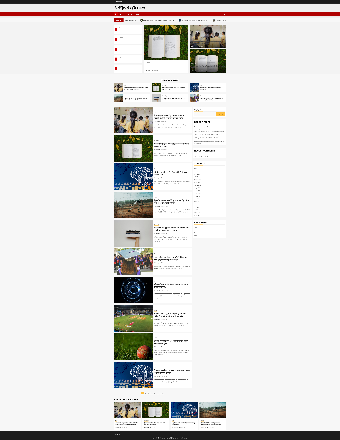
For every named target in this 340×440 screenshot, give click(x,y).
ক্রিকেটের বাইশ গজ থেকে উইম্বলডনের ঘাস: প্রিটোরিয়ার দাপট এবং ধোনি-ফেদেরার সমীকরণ (203, 20)
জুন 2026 (196, 168)
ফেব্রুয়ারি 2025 (197, 212)
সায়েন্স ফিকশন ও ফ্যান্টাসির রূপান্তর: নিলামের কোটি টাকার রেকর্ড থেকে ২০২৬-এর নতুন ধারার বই (129, 70)
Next (162, 393)
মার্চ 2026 (196, 177)
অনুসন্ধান (197, 109)
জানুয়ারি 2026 (197, 182)
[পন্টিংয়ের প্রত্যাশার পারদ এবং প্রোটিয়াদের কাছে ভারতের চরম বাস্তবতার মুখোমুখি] (133, 346)
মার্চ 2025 (196, 210)
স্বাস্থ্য (120, 14)
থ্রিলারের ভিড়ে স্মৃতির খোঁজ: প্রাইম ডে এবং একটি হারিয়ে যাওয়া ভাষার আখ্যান (127, 20)
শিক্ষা (125, 14)
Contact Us (117, 434)
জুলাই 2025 (197, 199)
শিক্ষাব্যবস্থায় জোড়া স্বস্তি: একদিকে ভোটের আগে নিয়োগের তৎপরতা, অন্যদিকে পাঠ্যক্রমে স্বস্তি (129, 30)
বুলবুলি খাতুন (201, 46)
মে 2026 (196, 171)
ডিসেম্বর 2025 (197, 185)
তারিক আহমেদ (164, 346)
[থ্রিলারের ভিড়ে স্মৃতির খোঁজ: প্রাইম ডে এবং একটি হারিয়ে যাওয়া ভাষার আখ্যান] (156, 87)
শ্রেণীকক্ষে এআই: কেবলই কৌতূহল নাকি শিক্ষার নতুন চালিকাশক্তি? (164, 20)
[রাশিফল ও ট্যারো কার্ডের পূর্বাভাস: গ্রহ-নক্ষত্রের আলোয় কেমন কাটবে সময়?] (133, 290)
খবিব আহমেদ (201, 70)
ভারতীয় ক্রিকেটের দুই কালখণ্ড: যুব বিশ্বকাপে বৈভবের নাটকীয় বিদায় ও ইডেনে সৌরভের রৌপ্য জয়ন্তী (170, 314)
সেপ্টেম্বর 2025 (197, 193)
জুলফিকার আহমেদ (165, 206)
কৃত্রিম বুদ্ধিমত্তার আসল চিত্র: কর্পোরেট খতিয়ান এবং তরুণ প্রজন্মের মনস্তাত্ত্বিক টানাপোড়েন (212, 99)
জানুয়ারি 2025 (197, 215)
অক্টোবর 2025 (197, 190)
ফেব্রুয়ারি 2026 (197, 179)
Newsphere (175, 438)
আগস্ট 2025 (197, 196)
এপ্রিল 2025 (197, 207)
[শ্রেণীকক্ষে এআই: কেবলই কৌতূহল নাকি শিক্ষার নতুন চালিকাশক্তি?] (166, 42)
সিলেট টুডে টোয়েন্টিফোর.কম (129, 8)
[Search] (225, 14)
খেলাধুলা (130, 14)
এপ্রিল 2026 (197, 174)
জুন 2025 (196, 201)
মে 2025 (196, 204)
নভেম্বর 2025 (197, 188)
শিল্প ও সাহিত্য (137, 14)
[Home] (116, 14)
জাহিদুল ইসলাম (156, 70)
